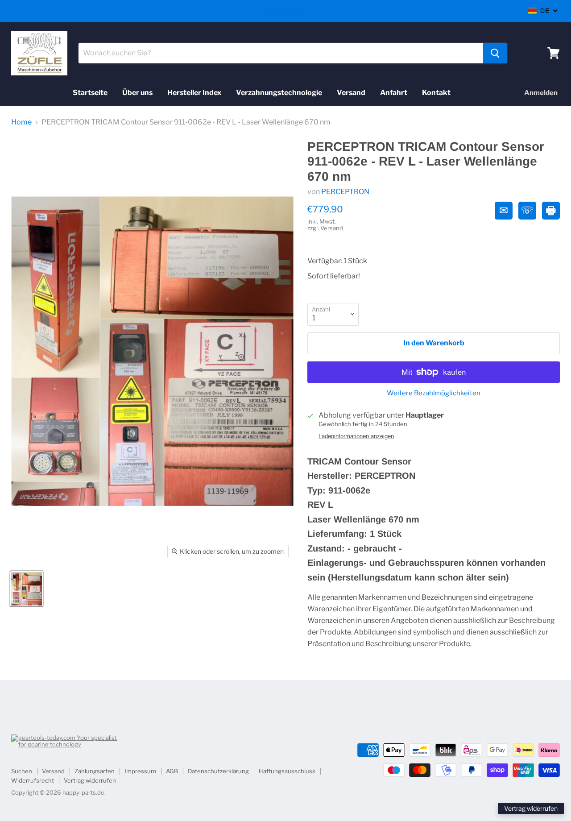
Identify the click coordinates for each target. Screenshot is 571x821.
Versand (351, 92)
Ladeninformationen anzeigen (356, 436)
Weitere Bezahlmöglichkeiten (433, 393)
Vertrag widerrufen (90, 780)
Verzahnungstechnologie (279, 92)
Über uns (137, 92)
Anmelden (541, 93)
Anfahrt (393, 92)
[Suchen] (495, 53)
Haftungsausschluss (287, 771)
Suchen (21, 771)
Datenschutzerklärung (218, 771)
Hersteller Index (194, 92)
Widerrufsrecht (32, 780)
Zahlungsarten (94, 771)
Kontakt (436, 92)
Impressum (140, 771)
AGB (172, 771)
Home (21, 122)
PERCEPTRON (345, 191)
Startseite (90, 92)
